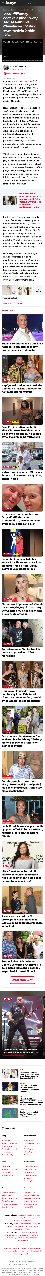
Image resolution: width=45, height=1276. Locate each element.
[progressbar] (22, 60)
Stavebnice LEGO (11, 1235)
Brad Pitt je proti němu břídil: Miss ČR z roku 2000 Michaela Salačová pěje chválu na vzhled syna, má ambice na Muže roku (21, 432)
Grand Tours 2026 (30, 1155)
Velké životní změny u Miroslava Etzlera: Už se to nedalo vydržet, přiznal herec (22, 475)
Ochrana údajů (24, 1251)
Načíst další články (22, 980)
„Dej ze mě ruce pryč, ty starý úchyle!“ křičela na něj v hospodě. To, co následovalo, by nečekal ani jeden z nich (21, 519)
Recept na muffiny (30, 1169)
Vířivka (27, 1229)
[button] (40, 42)
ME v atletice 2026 (8, 1175)
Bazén (16, 1224)
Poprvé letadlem (7, 1195)
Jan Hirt (26, 1146)
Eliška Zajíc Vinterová (18, 66)
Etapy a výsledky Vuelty (32, 1143)
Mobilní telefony (31, 1232)
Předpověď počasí (33, 1215)
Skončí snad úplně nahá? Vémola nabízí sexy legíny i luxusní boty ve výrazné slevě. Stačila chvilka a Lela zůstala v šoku (22, 609)
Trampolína (37, 1224)
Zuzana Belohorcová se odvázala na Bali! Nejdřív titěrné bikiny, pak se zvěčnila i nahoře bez (22, 347)
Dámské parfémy (24, 1235)
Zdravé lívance (29, 1172)
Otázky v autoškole (30, 1204)
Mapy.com (21, 1215)
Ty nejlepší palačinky (31, 1166)
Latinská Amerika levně (10, 1204)
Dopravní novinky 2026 (32, 1198)
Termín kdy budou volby (10, 1149)
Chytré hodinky (31, 1238)
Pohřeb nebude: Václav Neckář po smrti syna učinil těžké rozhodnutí (21, 652)
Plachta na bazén (26, 1224)
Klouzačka (17, 1226)
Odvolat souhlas (36, 1251)
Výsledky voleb (7, 1146)
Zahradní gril (19, 1229)
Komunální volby (7, 1155)
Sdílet (17, 74)
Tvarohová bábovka (31, 1175)
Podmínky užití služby (10, 1251)
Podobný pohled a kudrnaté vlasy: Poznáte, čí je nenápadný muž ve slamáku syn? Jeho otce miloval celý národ (22, 786)
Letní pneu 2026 (29, 1193)
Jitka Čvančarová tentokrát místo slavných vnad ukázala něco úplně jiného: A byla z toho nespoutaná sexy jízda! (22, 876)
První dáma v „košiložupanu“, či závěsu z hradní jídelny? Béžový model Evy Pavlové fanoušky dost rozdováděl (22, 741)
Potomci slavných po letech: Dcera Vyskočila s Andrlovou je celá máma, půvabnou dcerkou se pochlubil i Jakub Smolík (21, 966)
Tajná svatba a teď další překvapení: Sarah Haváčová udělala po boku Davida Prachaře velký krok (22, 921)
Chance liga (6, 1166)
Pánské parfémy (22, 1240)
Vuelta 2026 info (29, 1140)
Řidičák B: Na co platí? (31, 1201)
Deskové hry (11, 1238)
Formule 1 (5, 1178)
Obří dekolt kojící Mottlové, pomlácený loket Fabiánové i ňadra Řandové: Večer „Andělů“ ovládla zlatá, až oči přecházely (22, 696)
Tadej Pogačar (29, 1149)
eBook (8, 74)
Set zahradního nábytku (30, 1226)
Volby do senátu (7, 1152)
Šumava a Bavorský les (10, 1198)
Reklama (16, 1248)
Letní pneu (35, 1235)
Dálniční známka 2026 (31, 1195)
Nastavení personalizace (22, 1254)
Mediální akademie (34, 1248)
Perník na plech (29, 1181)
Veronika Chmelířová (22, 81)
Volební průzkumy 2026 (10, 1143)
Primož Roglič (28, 1152)
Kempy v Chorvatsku (9, 1193)
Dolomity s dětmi (8, 1207)
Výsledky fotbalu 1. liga (10, 1169)
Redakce (23, 1248)
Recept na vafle (29, 1178)
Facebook (7, 1248)
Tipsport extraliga (8, 1172)
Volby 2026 (6, 1140)
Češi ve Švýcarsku (8, 1201)
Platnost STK (28, 1207)
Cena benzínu (28, 1218)
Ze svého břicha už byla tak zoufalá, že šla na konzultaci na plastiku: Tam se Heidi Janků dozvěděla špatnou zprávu (21, 564)
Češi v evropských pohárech (22, 1220)
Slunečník (9, 1226)
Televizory (21, 1238)
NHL (3, 1181)
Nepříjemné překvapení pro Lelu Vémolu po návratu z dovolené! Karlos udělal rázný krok (22, 388)
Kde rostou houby (17, 1218)
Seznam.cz (31, 3)
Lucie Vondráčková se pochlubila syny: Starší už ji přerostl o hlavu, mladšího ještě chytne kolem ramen (22, 831)
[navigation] (3, 3)
